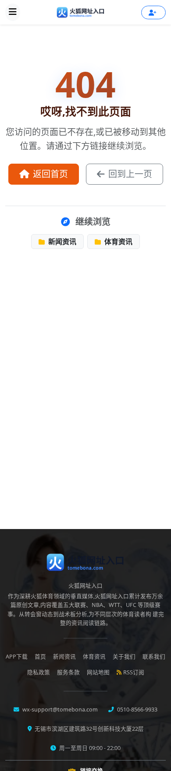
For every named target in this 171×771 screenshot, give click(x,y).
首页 (40, 656)
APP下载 (17, 656)
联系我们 (153, 656)
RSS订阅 (133, 672)
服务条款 (68, 672)
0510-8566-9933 (136, 709)
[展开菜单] (12, 12)
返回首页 (50, 174)
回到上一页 (130, 174)
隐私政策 (38, 672)
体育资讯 (117, 241)
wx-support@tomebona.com (59, 709)
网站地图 (98, 672)
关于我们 (124, 656)
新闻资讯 (61, 241)
